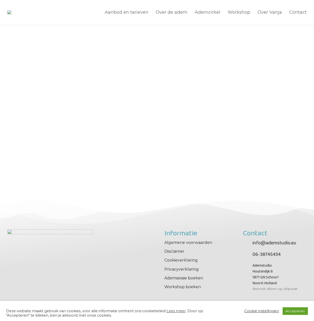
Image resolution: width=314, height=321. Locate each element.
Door (50, 165)
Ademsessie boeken (183, 278)
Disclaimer (174, 251)
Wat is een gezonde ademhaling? (44, 155)
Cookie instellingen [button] (261, 311)
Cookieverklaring (181, 260)
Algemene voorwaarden (188, 242)
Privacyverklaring (181, 269)
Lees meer (176, 311)
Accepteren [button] (295, 311)
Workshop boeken (182, 287)
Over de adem (19, 165)
